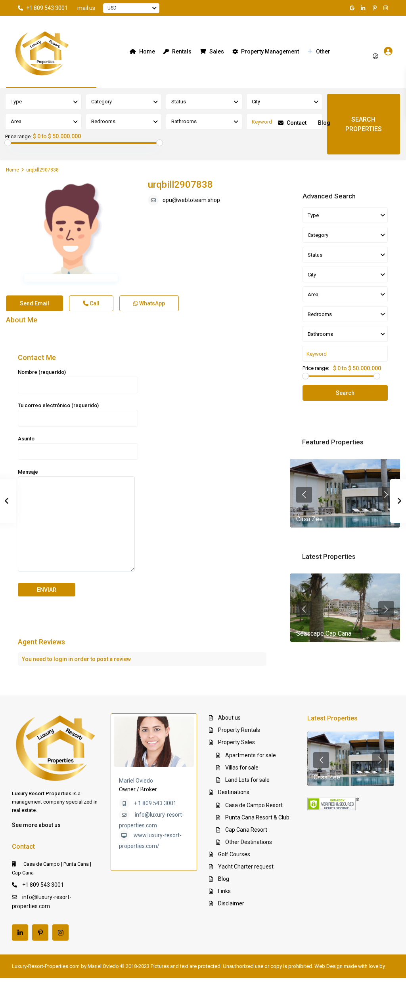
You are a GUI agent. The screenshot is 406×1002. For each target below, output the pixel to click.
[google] (353, 8)
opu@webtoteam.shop (191, 200)
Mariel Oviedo (136, 780)
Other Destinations (248, 842)
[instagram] (386, 8)
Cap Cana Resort (246, 830)
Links (224, 891)
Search (345, 393)
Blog (324, 123)
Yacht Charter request (246, 866)
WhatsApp (151, 303)
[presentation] (304, 495)
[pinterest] (375, 8)
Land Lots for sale (247, 780)
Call (94, 303)
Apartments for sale (250, 755)
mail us (86, 8)
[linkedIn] (364, 8)
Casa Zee (309, 519)
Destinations (233, 792)
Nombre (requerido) (42, 372)
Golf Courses (234, 854)
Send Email (34, 303)
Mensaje (28, 472)
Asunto (26, 439)
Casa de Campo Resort (254, 805)
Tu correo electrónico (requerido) (58, 405)
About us (229, 717)
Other (323, 51)
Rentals (182, 51)
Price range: (18, 136)
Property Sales (236, 742)
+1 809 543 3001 (47, 8)
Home (147, 51)
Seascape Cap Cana (323, 633)
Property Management (270, 51)
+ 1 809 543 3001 (155, 803)
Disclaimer (231, 903)
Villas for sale (242, 767)
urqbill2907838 (180, 184)
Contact (296, 123)
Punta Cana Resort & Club (257, 817)
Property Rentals (239, 730)
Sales (216, 51)
